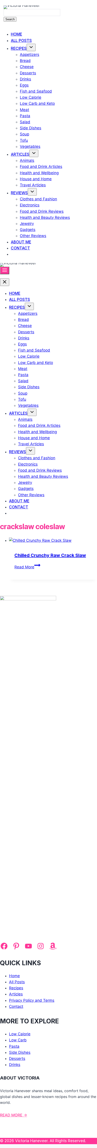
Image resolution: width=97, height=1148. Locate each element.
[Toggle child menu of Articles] (33, 153)
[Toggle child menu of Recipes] (31, 47)
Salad (25, 122)
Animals (27, 160)
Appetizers (29, 54)
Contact (20, 248)
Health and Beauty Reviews (45, 217)
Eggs (24, 85)
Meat (24, 109)
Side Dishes (30, 128)
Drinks (25, 79)
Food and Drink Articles (41, 166)
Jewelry (27, 223)
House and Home (36, 179)
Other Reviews (33, 235)
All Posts (21, 40)
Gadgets (27, 229)
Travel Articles (33, 185)
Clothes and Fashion (38, 199)
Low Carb (18, 1040)
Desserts (28, 73)
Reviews (19, 193)
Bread (25, 60)
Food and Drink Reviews (42, 211)
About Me (21, 242)
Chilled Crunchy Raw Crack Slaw (50, 555)
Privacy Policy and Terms (31, 1000)
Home (16, 34)
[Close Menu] (4, 282)
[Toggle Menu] (4, 270)
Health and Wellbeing (39, 173)
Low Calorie (30, 97)
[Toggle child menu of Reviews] (32, 192)
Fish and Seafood (36, 91)
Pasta (25, 116)
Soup (24, 134)
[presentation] (53, 540)
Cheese (27, 66)
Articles (20, 154)
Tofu (24, 140)
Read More (27, 567)
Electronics (29, 205)
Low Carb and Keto (37, 103)
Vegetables (30, 146)
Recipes (19, 48)
